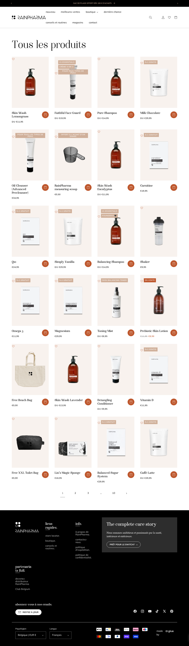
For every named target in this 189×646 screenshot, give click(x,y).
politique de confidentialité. (83, 556)
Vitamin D (147, 400)
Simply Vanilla (64, 262)
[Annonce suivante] (177, 3)
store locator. (52, 536)
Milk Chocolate (150, 113)
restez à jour (31, 612)
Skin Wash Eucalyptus (104, 187)
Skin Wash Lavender (69, 400)
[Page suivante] (126, 493)
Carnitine (146, 186)
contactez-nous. (81, 541)
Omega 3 (17, 331)
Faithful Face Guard (67, 113)
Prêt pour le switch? (122, 545)
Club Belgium (22, 589)
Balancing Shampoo (110, 262)
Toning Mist (105, 331)
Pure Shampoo (107, 113)
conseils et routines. (51, 547)
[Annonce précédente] (11, 3)
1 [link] (62, 493)
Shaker (145, 262)
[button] (150, 17)
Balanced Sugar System (107, 474)
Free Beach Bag (22, 400)
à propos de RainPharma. (82, 533)
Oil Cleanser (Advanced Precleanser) (20, 189)
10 (113, 493)
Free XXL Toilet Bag (25, 473)
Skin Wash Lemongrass (20, 114)
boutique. (50, 541)
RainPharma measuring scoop (66, 187)
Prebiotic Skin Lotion (154, 331)
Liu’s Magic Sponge (67, 473)
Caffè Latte (147, 473)
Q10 (14, 262)
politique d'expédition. (82, 548)
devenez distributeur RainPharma (22, 581)
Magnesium (62, 331)
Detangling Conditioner (105, 402)
